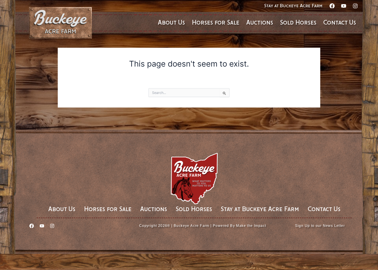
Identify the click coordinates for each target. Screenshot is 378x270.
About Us (61, 209)
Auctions (153, 209)
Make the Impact (251, 226)
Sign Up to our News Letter (320, 226)
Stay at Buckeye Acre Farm (293, 6)
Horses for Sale (107, 209)
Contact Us (324, 209)
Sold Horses (194, 209)
